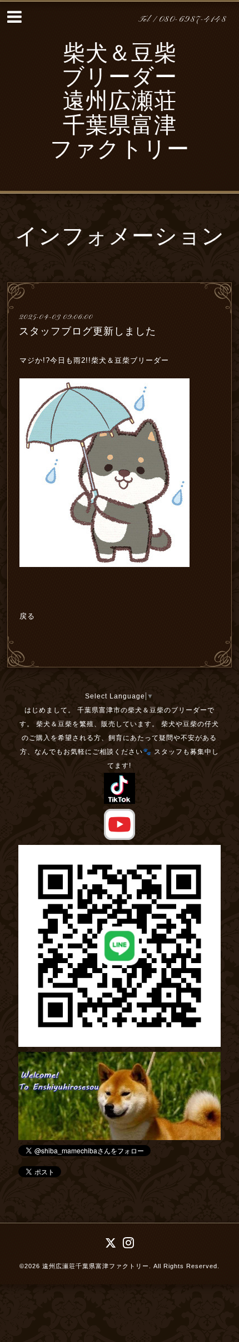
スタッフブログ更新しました (87, 331)
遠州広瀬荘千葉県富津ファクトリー (95, 1266)
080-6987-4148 (193, 19)
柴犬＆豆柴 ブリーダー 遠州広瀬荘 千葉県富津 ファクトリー (120, 103)
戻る (27, 616)
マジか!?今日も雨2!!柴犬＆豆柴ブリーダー (95, 360)
